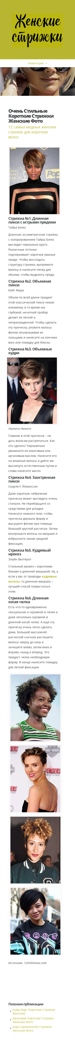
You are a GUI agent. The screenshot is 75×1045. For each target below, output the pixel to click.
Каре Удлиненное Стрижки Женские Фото (32, 1028)
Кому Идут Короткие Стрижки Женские (34, 1011)
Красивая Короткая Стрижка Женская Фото (33, 1020)
